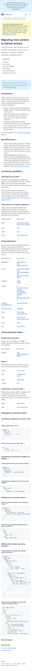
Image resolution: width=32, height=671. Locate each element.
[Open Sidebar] (2, 18)
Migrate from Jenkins (20, 19)
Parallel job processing (9, 338)
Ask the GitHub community (9, 648)
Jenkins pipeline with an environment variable (14, 463)
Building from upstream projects (13, 497)
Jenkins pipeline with (9, 425)
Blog (16, 665)
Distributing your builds (10, 177)
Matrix (3, 362)
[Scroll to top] (28, 667)
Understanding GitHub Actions (11, 198)
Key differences (8, 139)
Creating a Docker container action (17, 125)
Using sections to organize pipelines (15, 204)
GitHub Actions (7, 17)
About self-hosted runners (21, 166)
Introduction (6, 93)
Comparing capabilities (11, 171)
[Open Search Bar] (25, 14)
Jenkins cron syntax (6, 308)
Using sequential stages (12, 332)
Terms (14, 663)
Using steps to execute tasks (12, 389)
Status (23, 663)
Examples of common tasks (13, 413)
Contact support (7, 650)
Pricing (3, 665)
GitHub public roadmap (10, 87)
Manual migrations (8, 19)
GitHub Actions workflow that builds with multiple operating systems (13, 602)
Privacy (19, 663)
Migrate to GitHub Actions (19, 17)
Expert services (10, 665)
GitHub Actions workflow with (12, 443)
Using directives (8, 241)
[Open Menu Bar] (29, 14)
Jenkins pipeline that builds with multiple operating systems (13, 551)
